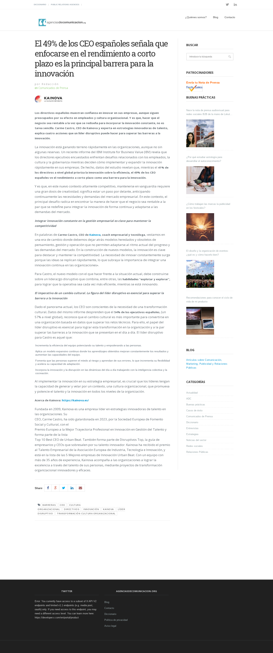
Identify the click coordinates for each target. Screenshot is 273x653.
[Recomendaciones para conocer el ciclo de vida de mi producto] (200, 320)
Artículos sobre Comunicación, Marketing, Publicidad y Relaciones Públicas (206, 364)
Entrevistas (192, 428)
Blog (215, 17)
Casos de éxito (194, 410)
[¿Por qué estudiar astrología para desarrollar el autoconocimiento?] (200, 180)
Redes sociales (194, 446)
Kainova (108, 509)
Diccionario (40, 5)
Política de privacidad (116, 620)
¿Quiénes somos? (196, 17)
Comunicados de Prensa (53, 88)
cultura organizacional (59, 507)
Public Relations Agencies (65, 5)
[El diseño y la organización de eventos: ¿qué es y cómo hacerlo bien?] (200, 274)
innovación (91, 509)
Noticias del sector (196, 440)
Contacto (230, 17)
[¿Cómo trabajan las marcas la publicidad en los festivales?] (200, 227)
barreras (49, 505)
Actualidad (192, 392)
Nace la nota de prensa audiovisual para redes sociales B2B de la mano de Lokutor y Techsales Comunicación (209, 112)
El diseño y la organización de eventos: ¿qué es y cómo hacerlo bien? (207, 252)
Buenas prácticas (195, 404)
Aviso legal (110, 625)
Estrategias (192, 434)
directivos (71, 509)
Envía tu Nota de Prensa (203, 82)
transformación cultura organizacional (86, 513)
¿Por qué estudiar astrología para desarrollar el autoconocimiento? (204, 159)
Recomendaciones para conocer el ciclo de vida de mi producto (209, 299)
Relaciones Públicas (197, 452)
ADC (188, 398)
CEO (62, 505)
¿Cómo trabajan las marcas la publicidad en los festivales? (208, 206)
